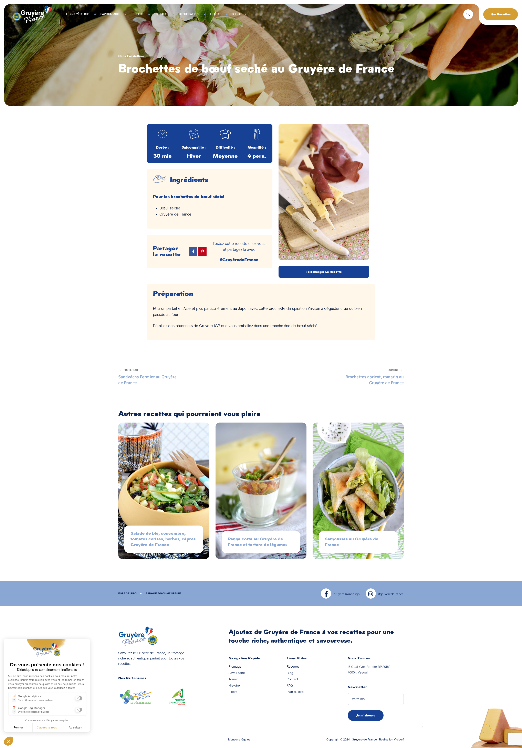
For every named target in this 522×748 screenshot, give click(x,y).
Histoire (161, 14)
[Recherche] (468, 14)
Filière (215, 14)
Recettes (293, 666)
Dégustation (189, 14)
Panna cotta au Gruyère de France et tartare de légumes (257, 542)
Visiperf (399, 739)
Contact (292, 679)
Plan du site (295, 692)
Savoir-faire (110, 14)
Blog (236, 14)
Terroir (137, 14)
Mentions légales (239, 739)
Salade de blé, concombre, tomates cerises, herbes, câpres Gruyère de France (163, 539)
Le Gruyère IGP (77, 14)
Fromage (235, 666)
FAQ (290, 685)
